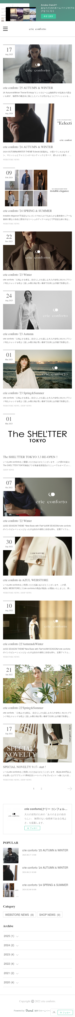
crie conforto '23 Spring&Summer (23, 393)
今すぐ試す (48, 16)
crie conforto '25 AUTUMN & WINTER (28, 88)
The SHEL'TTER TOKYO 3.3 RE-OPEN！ (30, 457)
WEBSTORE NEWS (11, 159)
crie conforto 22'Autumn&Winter (23, 644)
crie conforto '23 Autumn (18, 334)
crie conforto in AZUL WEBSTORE (25, 580)
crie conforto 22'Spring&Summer (23, 708)
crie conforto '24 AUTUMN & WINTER (28, 147)
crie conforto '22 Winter (17, 521)
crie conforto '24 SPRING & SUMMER (27, 211)
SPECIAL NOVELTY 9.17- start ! (24, 767)
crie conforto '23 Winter (17, 274)
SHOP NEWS (26, 405)
